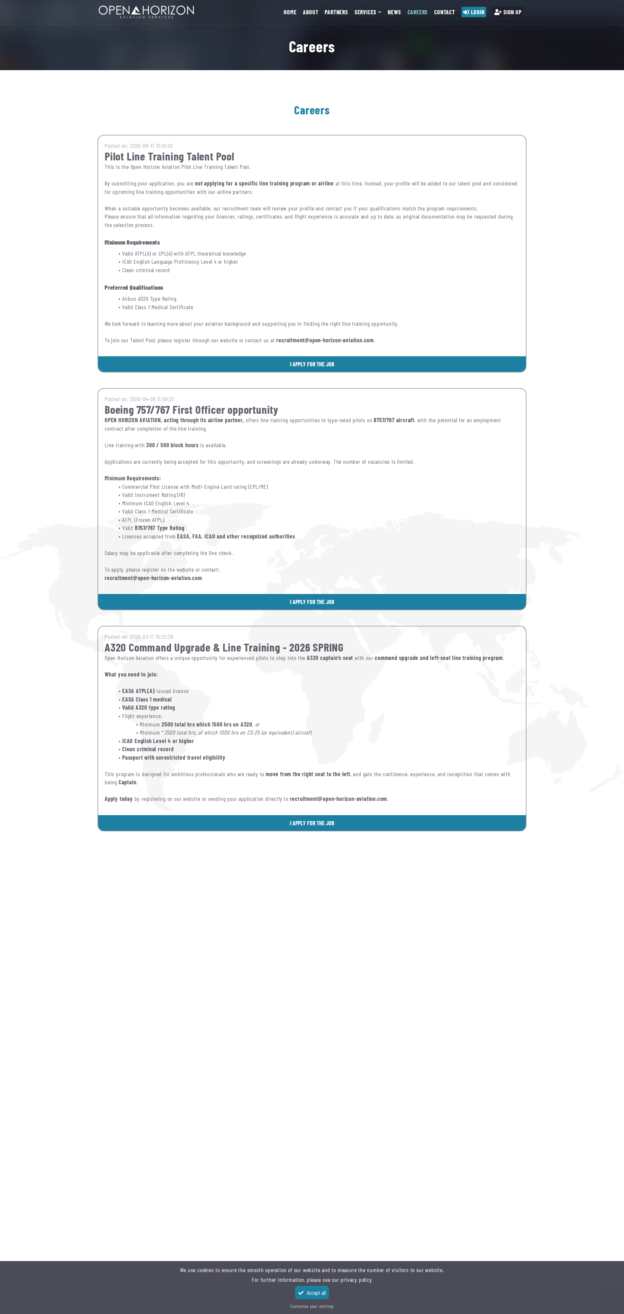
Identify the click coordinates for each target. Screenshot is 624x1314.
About (310, 12)
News (394, 12)
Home (290, 12)
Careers (418, 12)
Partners (336, 12)
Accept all (316, 1292)
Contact (444, 12)
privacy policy (356, 1279)
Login (478, 12)
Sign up (512, 12)
